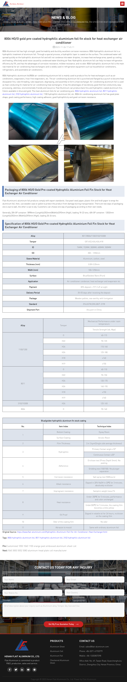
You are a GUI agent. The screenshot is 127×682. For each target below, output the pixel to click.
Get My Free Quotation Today (61, 624)
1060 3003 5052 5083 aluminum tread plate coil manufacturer (37, 550)
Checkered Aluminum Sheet (59, 661)
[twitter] (16, 669)
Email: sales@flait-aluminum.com (94, 646)
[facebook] (9, 669)
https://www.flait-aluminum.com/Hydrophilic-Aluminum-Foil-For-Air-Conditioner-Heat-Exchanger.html (62, 532)
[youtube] (28, 669)
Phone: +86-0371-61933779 (91, 651)
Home (6, 22)
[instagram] (34, 669)
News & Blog (17, 22)
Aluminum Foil (56, 655)
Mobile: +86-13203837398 (90, 655)
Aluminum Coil (56, 651)
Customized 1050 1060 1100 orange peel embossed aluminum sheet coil (41, 545)
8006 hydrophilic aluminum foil (21, 537)
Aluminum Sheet (57, 646)
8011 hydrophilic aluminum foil (49, 537)
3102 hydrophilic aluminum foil (29, 94)
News (28, 22)
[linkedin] (22, 669)
